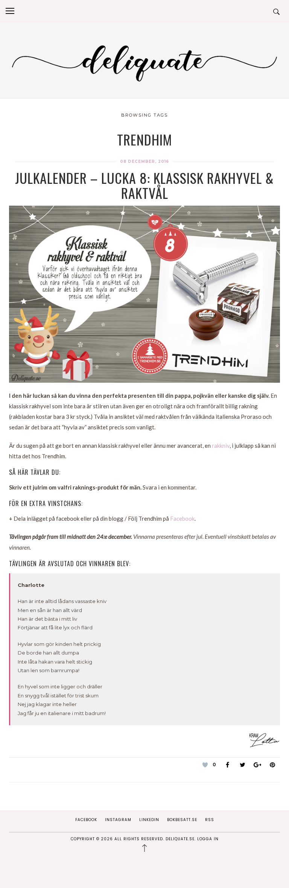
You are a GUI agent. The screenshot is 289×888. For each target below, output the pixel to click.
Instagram (118, 820)
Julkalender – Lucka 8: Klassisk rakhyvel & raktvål (144, 185)
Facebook (182, 518)
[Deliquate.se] (144, 61)
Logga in (208, 839)
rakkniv (221, 445)
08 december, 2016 (144, 161)
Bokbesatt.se (182, 820)
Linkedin (149, 820)
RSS (209, 820)
